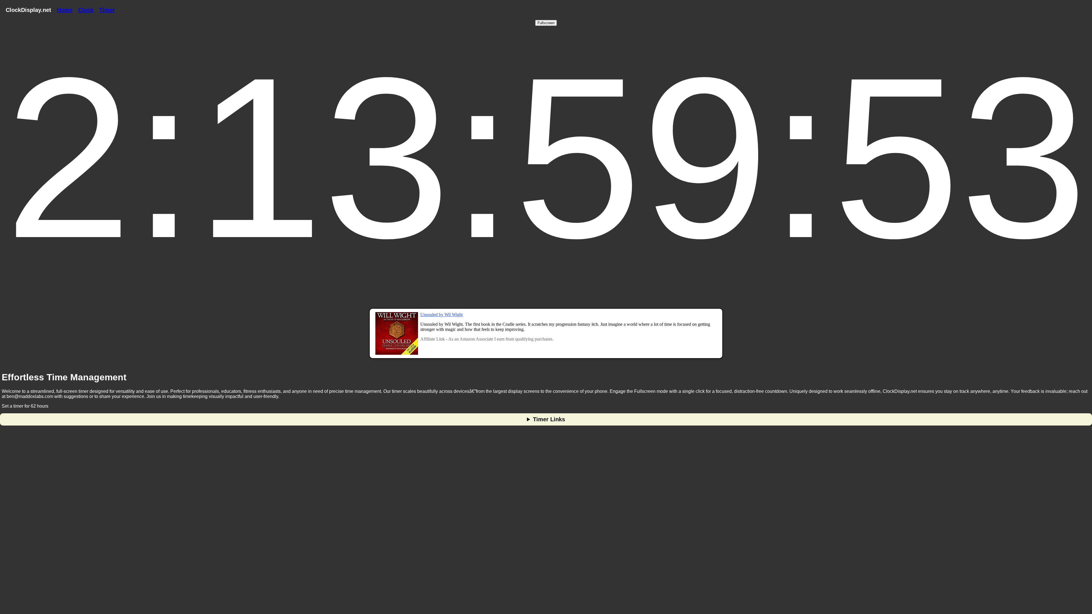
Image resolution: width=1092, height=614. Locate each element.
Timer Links (549, 419)
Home (65, 10)
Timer (107, 10)
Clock (86, 10)
